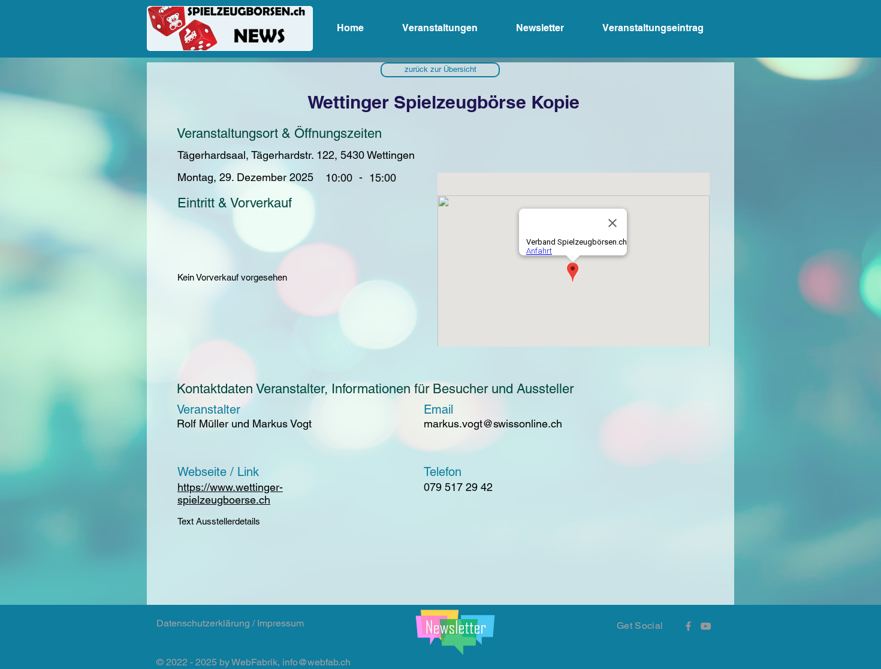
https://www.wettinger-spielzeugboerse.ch (230, 493)
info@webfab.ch (316, 662)
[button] (440, 69)
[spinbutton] (382, 177)
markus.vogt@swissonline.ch (493, 423)
